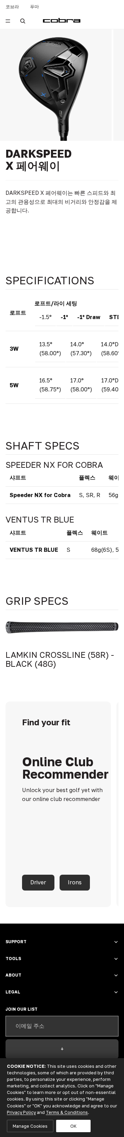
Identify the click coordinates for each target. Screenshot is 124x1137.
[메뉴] (8, 21)
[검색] (22, 21)
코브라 (12, 6)
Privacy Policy (21, 1112)
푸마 (34, 6)
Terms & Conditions (67, 1112)
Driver (38, 882)
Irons (75, 882)
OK (73, 1126)
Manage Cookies (30, 1126)
